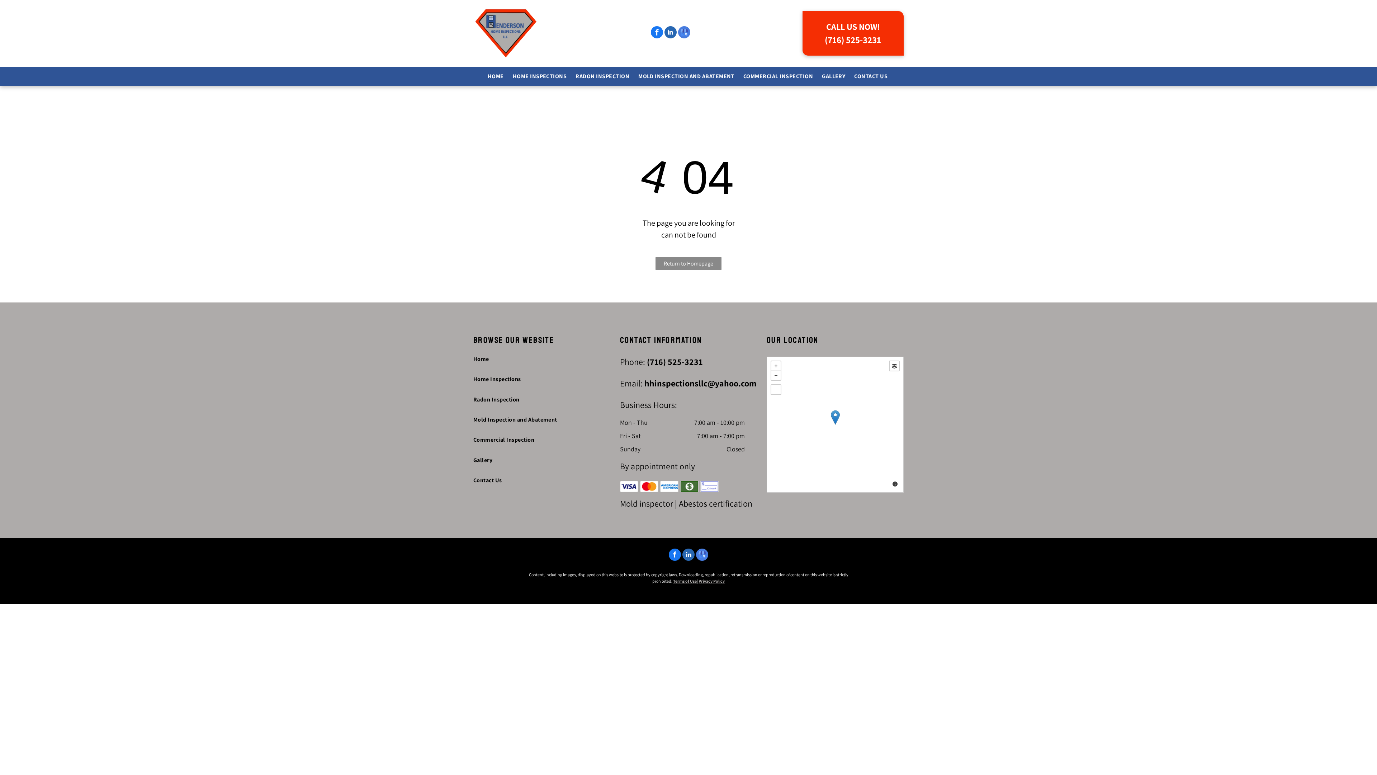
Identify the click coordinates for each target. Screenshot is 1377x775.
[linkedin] (670, 33)
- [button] (776, 375)
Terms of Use (685, 581)
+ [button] (776, 366)
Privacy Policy (712, 581)
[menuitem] (496, 76)
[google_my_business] (684, 33)
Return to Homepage (688, 263)
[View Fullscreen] (776, 389)
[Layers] (894, 366)
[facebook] (657, 33)
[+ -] (835, 424)
